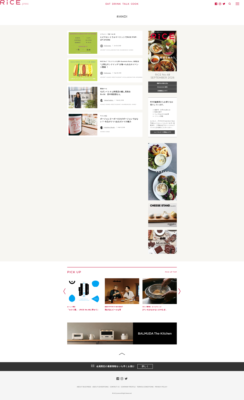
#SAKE (108, 77)
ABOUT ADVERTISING (100, 387)
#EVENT (103, 50)
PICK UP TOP (171, 272)
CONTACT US (115, 387)
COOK (135, 3)
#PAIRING (139, 77)
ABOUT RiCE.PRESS (84, 387)
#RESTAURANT (116, 77)
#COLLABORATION (112, 50)
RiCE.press (107, 45)
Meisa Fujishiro (108, 100)
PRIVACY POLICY (161, 387)
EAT (108, 3)
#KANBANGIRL (126, 104)
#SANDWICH (124, 50)
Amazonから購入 (162, 87)
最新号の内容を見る (162, 83)
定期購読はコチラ (162, 91)
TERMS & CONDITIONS (145, 387)
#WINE (107, 104)
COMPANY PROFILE (128, 387)
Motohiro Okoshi (109, 127)
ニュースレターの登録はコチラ (162, 132)
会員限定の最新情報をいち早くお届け (122, 366)
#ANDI (131, 50)
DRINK (116, 3)
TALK (125, 3)
